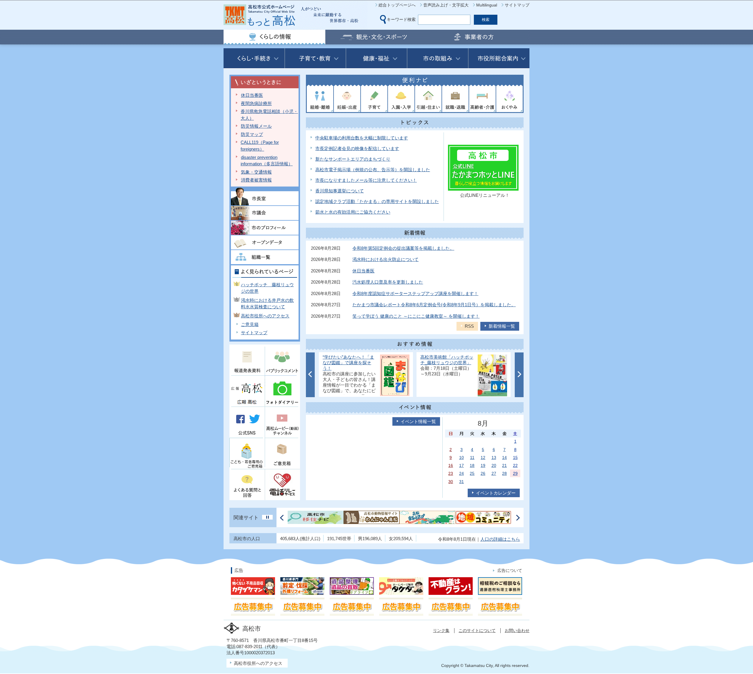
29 (515, 473)
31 (461, 481)
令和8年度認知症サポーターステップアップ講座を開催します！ (415, 293)
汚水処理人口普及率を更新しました (387, 281)
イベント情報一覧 (418, 421)
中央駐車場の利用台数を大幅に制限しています (361, 137)
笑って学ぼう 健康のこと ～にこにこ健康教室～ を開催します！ (415, 316)
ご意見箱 (250, 324)
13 (494, 457)
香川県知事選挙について (339, 190)
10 (461, 457)
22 (515, 465)
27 (494, 473)
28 (504, 473)
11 (472, 457)
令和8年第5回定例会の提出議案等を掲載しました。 (403, 248)
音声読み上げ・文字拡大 (446, 5)
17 (461, 465)
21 (504, 465)
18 (472, 465)
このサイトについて (477, 630)
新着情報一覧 (502, 326)
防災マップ (252, 134)
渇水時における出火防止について (385, 259)
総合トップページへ (397, 5)
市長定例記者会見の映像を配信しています (357, 148)
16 (450, 465)
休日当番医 (252, 95)
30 (450, 481)
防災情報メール (256, 126)
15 (515, 457)
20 (494, 465)
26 (483, 473)
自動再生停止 (267, 517)
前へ (310, 374)
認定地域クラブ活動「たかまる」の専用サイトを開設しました (377, 201)
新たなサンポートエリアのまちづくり (352, 159)
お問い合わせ (517, 630)
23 (450, 473)
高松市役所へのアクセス (265, 315)
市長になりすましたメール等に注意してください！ (366, 180)
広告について (509, 570)
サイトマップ (517, 5)
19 (483, 465)
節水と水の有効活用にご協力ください (352, 211)
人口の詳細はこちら (500, 539)
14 (504, 457)
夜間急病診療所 (256, 103)
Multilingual (486, 5)
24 (461, 473)
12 (483, 457)
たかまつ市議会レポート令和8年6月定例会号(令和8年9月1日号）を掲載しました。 (434, 304)
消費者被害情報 (256, 179)
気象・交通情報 (256, 171)
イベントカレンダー (496, 492)
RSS (469, 326)
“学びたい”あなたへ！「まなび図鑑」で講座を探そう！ (348, 363)
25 (472, 473)
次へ (519, 374)
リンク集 (441, 630)
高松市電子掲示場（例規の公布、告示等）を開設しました (372, 169)
